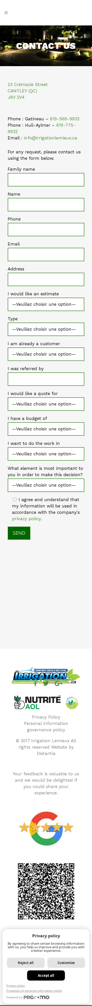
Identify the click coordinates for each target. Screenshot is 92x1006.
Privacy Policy (46, 717)
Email (14, 243)
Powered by (14, 997)
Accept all (46, 975)
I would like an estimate (33, 293)
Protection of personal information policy (34, 991)
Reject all (25, 962)
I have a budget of (27, 418)
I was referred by (26, 368)
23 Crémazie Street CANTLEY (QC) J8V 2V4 (28, 91)
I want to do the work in (34, 443)
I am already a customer (34, 343)
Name (14, 194)
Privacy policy (15, 985)
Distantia (46, 753)
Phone (14, 219)
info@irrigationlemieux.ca (50, 137)
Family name (21, 169)
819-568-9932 (64, 118)
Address (16, 268)
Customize (66, 962)
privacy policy (26, 518)
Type (13, 318)
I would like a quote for (33, 393)
